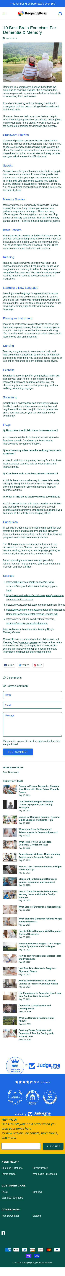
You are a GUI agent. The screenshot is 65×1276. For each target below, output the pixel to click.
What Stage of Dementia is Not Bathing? (40, 906)
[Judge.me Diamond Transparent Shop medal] (15, 1097)
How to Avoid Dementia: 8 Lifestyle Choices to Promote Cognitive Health (38, 982)
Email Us (37, 1192)
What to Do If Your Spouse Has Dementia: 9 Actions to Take (35, 843)
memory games (28, 642)
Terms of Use (9, 1174)
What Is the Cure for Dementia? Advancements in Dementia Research (38, 831)
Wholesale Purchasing (44, 1174)
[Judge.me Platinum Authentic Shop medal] (32, 1097)
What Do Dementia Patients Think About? (36, 1019)
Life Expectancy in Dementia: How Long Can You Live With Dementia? (40, 994)
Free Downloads (11, 772)
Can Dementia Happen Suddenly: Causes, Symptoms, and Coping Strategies (36, 804)
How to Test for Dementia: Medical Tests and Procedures (40, 957)
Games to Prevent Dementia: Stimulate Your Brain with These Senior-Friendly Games (39, 789)
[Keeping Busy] (32, 13)
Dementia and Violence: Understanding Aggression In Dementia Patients (39, 855)
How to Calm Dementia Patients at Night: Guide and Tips (40, 868)
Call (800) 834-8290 (12, 1198)
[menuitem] (60, 13)
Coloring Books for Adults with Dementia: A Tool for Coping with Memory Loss (36, 1033)
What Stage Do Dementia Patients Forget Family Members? (40, 920)
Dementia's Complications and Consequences (35, 1007)
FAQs (5, 1192)
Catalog (36, 1215)
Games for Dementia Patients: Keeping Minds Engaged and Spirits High (39, 818)
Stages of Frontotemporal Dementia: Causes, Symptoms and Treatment (38, 880)
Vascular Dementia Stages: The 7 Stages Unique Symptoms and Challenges (40, 945)
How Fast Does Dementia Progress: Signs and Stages (37, 970)
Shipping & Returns (12, 1168)
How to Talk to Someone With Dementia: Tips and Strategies (40, 932)
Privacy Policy (40, 1168)
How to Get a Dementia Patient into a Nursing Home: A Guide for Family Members (38, 894)
